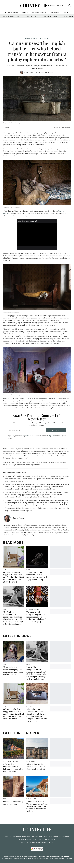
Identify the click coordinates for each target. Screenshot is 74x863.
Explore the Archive (32, 16)
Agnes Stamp (29, 72)
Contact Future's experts (21, 836)
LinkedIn (47, 839)
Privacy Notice (51, 435)
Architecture (54, 13)
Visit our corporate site (62, 856)
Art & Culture (13, 13)
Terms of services (26, 435)
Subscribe (60, 5)
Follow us (57, 127)
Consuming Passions (50, 16)
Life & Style (37, 38)
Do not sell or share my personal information (37, 843)
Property (25, 13)
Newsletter (67, 127)
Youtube (38, 839)
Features (51, 72)
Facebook (30, 839)
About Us (8, 836)
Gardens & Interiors (39, 13)
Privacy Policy (53, 836)
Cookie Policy (64, 836)
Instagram (22, 839)
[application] (37, 234)
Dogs (46, 38)
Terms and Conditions (39, 836)
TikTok (53, 839)
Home (27, 38)
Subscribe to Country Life (11, 16)
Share (7, 127)
